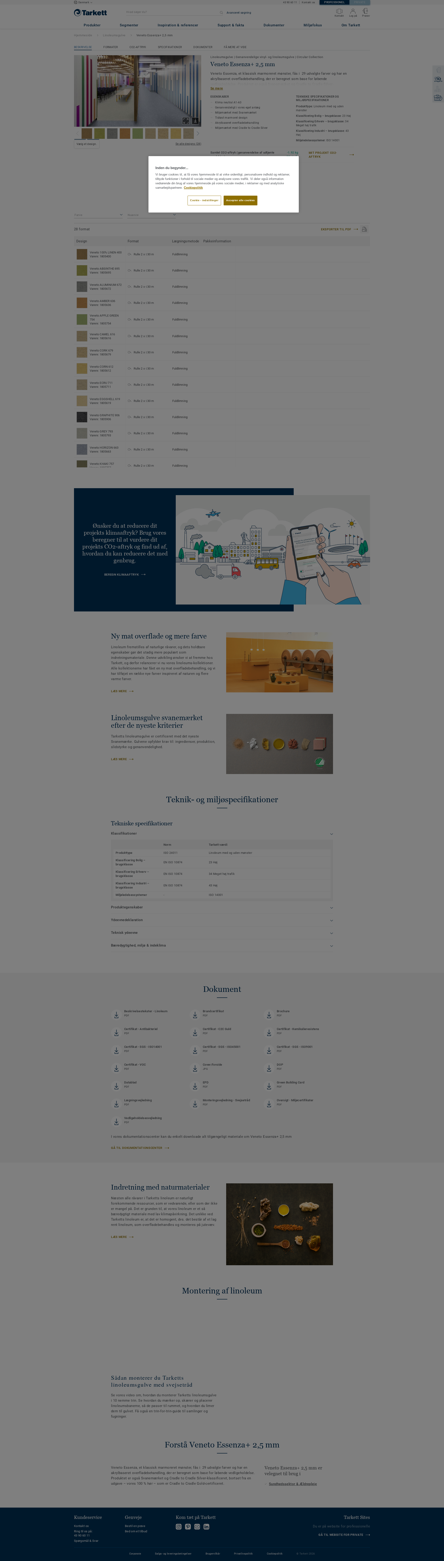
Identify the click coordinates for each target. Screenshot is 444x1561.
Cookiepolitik (193, 187)
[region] (223, 184)
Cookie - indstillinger (204, 200)
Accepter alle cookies (240, 200)
